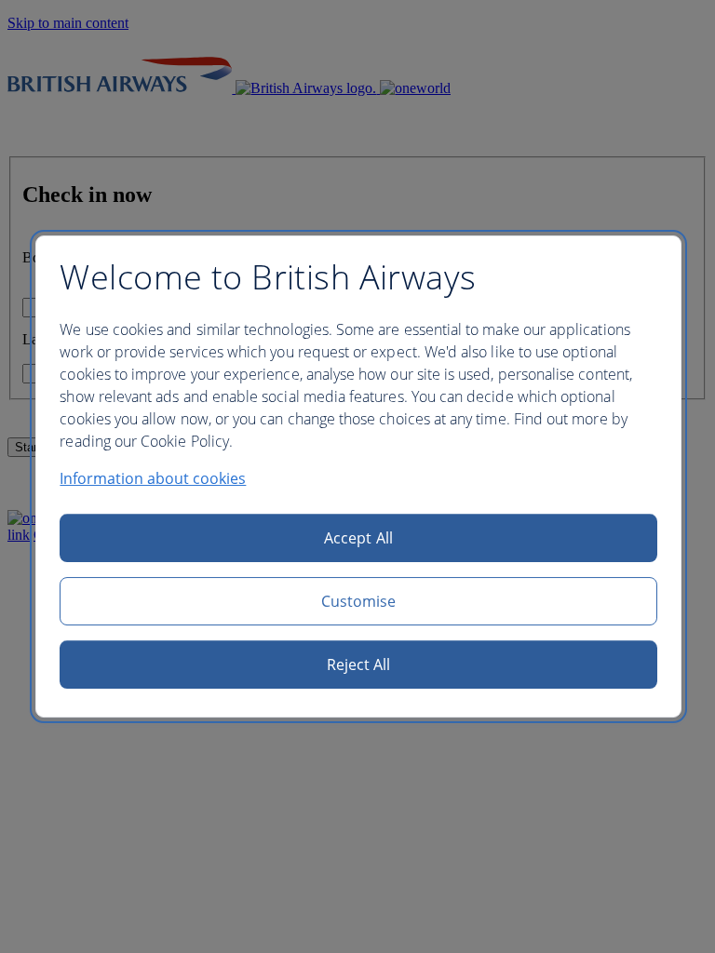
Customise (359, 601)
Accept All (358, 538)
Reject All (359, 664)
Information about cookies (153, 478)
